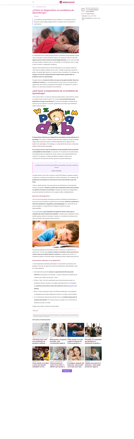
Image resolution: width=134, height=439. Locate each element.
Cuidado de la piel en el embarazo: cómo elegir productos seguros (93, 365)
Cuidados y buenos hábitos (56, 361)
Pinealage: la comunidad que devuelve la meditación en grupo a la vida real (93, 341)
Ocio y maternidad (89, 338)
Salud (51, 338)
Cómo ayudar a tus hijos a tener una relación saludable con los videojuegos (40, 365)
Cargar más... (67, 370)
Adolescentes (36, 361)
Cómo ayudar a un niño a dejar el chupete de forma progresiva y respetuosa (75, 341)
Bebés (33, 6)
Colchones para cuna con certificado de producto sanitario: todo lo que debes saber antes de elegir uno (40, 341)
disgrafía (72, 286)
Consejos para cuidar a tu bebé (40, 338)
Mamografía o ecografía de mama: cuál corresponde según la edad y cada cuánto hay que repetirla (58, 341)
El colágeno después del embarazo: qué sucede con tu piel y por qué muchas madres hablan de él (75, 365)
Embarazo (87, 361)
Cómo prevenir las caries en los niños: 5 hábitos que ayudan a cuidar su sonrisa (57, 365)
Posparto (69, 361)
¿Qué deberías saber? (41, 6)
